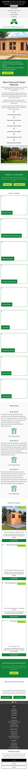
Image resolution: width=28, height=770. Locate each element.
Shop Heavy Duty (8, 73)
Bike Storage (14, 715)
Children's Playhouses (14, 737)
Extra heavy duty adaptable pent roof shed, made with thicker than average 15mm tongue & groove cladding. (14, 636)
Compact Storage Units (9, 281)
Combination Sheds (8, 350)
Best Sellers (7, 184)
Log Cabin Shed (14, 749)
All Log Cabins (14, 743)
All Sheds (14, 709)
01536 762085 (7, 26)
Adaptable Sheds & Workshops (11, 235)
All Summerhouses (14, 731)
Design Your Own (19, 184)
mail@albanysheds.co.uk (19, 26)
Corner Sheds (6, 373)
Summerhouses (6, 304)
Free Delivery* (14, 12)
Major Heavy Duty (7, 258)
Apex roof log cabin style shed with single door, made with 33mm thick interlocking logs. (14, 598)
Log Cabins (5, 327)
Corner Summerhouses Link (14, 736)
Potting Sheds (6, 396)
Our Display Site (6, 697)
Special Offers (14, 6)
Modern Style (14, 733)
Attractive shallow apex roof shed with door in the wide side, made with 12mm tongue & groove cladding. (14, 522)
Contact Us (14, 673)
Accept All (14, 760)
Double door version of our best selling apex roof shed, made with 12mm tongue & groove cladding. (14, 560)
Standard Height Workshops (14, 721)
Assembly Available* (14, 14)
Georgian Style (14, 734)
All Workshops (14, 720)
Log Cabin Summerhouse (14, 747)
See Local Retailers (19, 697)
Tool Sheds (14, 712)
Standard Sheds (7, 212)
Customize (14, 763)
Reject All (14, 767)
